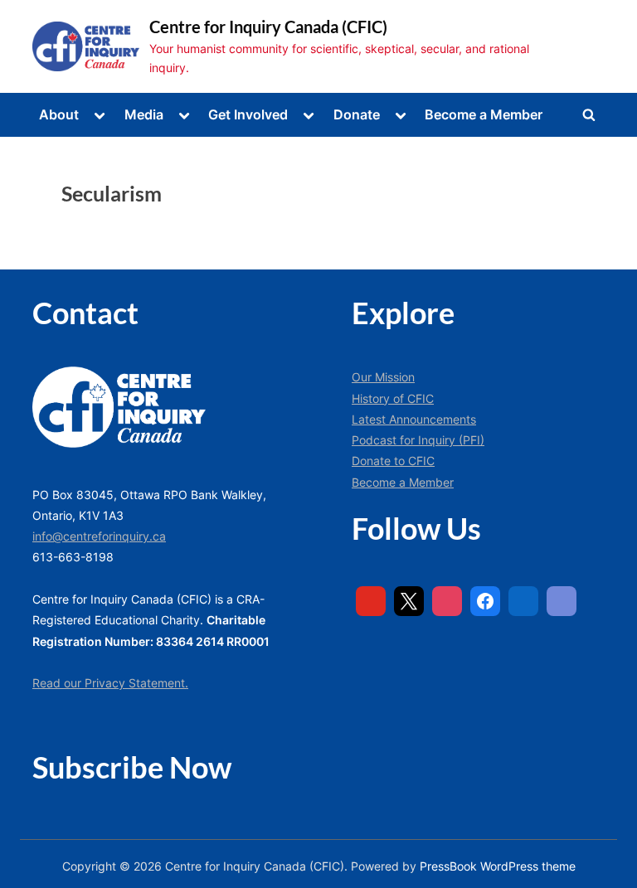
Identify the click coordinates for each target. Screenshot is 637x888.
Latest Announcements (414, 419)
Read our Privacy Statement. (110, 683)
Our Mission (383, 377)
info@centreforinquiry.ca (99, 536)
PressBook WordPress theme (498, 866)
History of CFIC (393, 398)
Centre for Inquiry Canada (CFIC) (268, 26)
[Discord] (561, 601)
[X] (409, 601)
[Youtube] (371, 601)
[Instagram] (447, 601)
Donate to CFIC (393, 461)
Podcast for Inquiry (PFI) (418, 440)
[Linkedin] (523, 601)
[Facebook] (485, 601)
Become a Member (483, 114)
